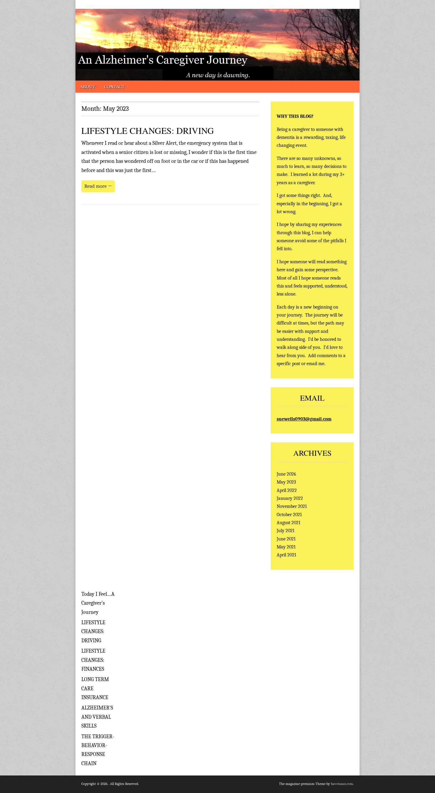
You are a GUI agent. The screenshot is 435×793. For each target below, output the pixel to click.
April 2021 (286, 555)
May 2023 (286, 482)
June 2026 (286, 474)
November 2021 (292, 506)
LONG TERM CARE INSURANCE (95, 688)
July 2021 (285, 530)
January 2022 (290, 498)
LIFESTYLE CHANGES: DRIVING (147, 130)
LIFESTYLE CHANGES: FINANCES (93, 660)
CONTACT (114, 86)
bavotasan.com (342, 784)
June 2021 (286, 539)
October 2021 (289, 514)
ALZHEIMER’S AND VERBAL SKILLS (97, 717)
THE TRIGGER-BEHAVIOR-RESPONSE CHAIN (97, 750)
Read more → (98, 186)
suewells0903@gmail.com (304, 419)
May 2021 (286, 547)
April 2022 (287, 490)
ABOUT (87, 86)
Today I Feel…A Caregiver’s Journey (98, 603)
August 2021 (288, 522)
